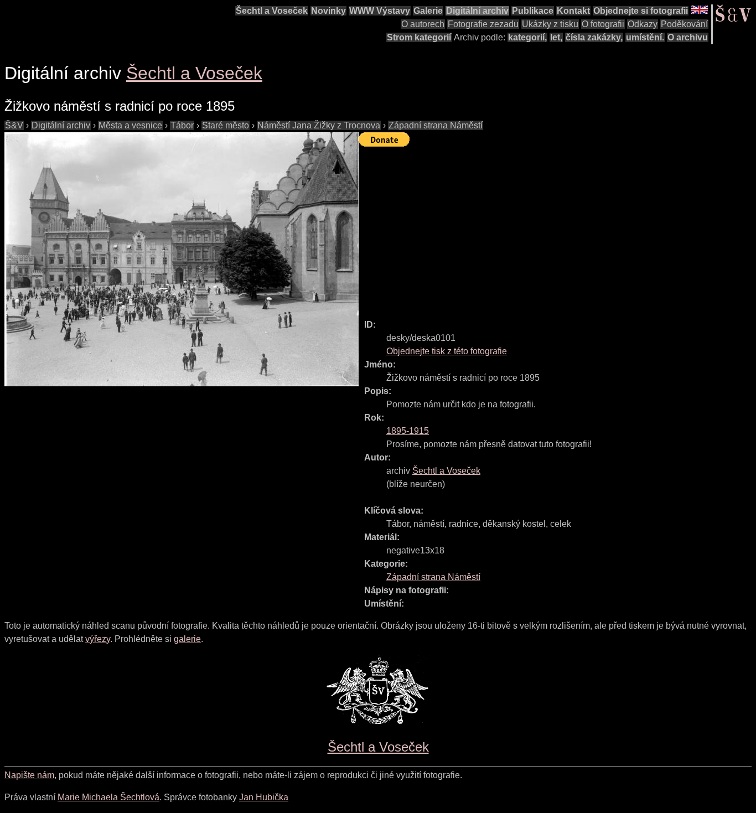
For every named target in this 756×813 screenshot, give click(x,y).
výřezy (97, 639)
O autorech (422, 24)
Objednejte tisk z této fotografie (446, 351)
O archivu (687, 37)
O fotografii (603, 24)
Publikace (532, 10)
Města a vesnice (130, 125)
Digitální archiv (477, 10)
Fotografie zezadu (483, 24)
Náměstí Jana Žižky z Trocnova (318, 125)
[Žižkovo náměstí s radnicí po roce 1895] (181, 259)
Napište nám (29, 775)
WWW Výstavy (379, 10)
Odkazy (642, 24)
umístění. (645, 37)
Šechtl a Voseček (272, 10)
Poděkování (684, 24)
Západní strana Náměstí (436, 125)
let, (556, 37)
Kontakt (573, 10)
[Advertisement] (557, 228)
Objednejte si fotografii (640, 10)
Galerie (428, 10)
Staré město (225, 125)
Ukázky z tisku (550, 24)
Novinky (328, 10)
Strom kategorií (419, 37)
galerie (187, 639)
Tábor (182, 125)
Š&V (14, 125)
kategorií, (527, 37)
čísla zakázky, (594, 37)
